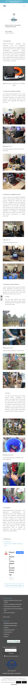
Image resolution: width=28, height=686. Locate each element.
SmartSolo (6, 634)
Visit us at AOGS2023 (9, 612)
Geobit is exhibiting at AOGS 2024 (13, 604)
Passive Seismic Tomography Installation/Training (12, 563)
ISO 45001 (18, 673)
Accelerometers (8, 632)
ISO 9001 (5, 673)
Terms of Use (6, 617)
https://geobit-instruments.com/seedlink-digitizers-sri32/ (13, 543)
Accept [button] (18, 682)
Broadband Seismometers (10, 623)
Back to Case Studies (14, 585)
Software (6, 636)
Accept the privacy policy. (12, 656)
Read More (14, 684)
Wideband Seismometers (10, 625)
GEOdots (6, 627)
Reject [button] (24, 682)
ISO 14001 (10, 673)
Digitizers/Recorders (9, 630)
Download (19, 552)
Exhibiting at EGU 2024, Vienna (12, 606)
